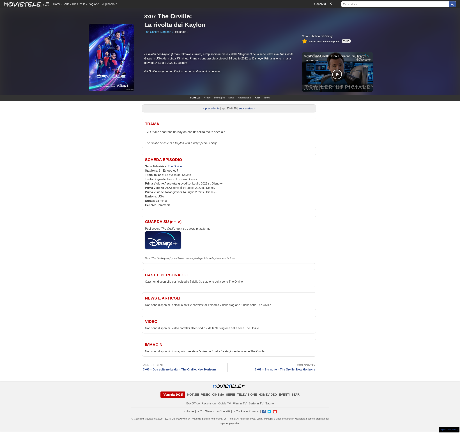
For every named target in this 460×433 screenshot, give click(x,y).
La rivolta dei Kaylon (174, 24)
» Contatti (223, 411)
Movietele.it (22, 4)
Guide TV (224, 403)
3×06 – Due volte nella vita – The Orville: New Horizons (180, 367)
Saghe (269, 403)
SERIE (230, 394)
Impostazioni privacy (449, 430)
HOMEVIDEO (268, 394)
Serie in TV (256, 403)
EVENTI (284, 394)
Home (57, 4)
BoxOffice (193, 403)
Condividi (320, 4)
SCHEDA (195, 97)
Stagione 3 (94, 4)
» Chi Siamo (205, 411)
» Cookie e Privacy (246, 411)
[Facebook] (264, 411)
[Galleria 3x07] (43, 44)
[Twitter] (269, 411)
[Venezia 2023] (173, 394)
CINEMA (218, 394)
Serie (66, 4)
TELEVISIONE (247, 394)
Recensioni (208, 403)
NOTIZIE (193, 394)
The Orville (79, 4)
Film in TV (240, 403)
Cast (257, 97)
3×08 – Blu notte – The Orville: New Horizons (285, 367)
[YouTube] (275, 411)
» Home (188, 411)
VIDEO (205, 394)
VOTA (346, 41)
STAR (296, 394)
